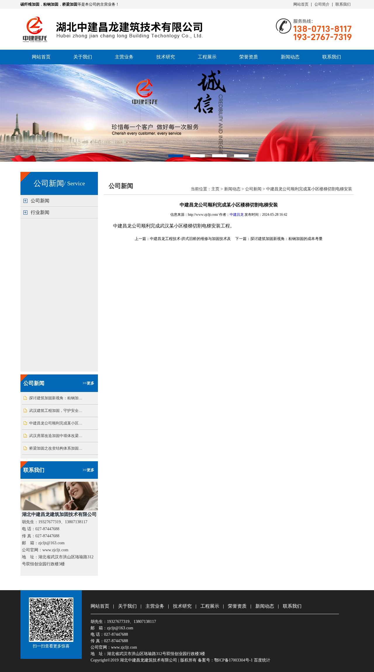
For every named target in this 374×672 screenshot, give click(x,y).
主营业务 (124, 56)
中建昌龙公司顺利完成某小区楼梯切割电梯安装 (309, 189)
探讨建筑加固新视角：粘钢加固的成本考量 (286, 238)
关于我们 (82, 56)
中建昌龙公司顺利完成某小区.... (55, 423)
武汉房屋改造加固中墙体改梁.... (55, 435)
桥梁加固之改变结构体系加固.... (55, 448)
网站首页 (301, 4)
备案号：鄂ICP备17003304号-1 (225, 660)
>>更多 (88, 383)
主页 (215, 189)
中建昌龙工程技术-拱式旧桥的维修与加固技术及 (190, 238)
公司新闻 (40, 200)
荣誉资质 (248, 56)
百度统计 (262, 660)
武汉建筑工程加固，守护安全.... (55, 410)
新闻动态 (290, 56)
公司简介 (322, 4)
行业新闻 (40, 212)
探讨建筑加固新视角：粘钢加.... (55, 398)
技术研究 (165, 56)
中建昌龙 (237, 215)
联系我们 (343, 4)
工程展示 (207, 56)
